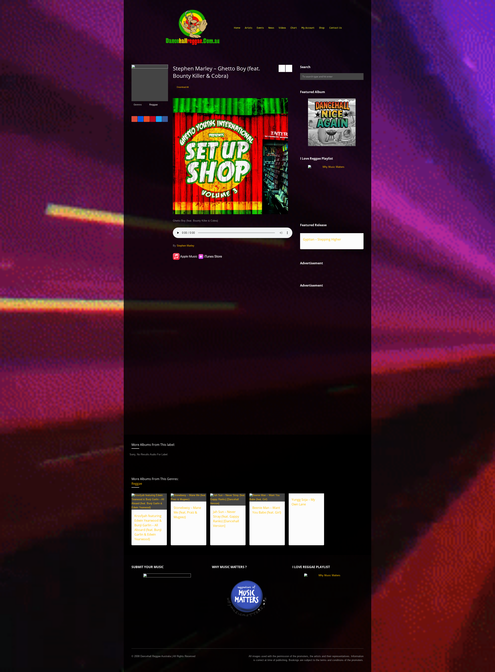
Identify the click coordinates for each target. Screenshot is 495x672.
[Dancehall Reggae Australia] (192, 29)
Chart (293, 28)
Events (260, 28)
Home (237, 28)
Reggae (153, 104)
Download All (183, 87)
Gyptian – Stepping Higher (322, 239)
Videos (282, 28)
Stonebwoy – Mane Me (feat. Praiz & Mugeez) (187, 512)
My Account (307, 28)
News (271, 28)
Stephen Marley (185, 245)
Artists (248, 28)
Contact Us (335, 28)
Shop (322, 28)
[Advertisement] (329, 358)
